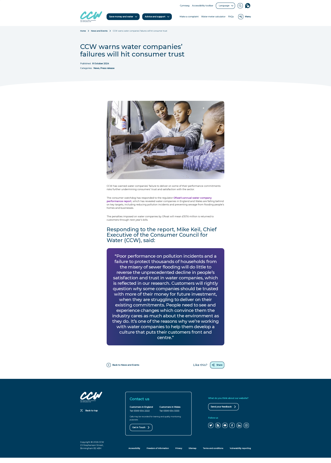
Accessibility (134, 448)
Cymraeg (184, 5)
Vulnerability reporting (240, 448)
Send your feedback (221, 407)
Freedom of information (158, 448)
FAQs (231, 16)
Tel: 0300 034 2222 (140, 411)
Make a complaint (189, 16)
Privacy (178, 448)
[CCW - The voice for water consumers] (91, 16)
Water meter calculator (213, 16)
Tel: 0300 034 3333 (169, 411)
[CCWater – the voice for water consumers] (91, 397)
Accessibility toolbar (202, 5)
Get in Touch (138, 427)
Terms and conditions (213, 448)
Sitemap (192, 448)
